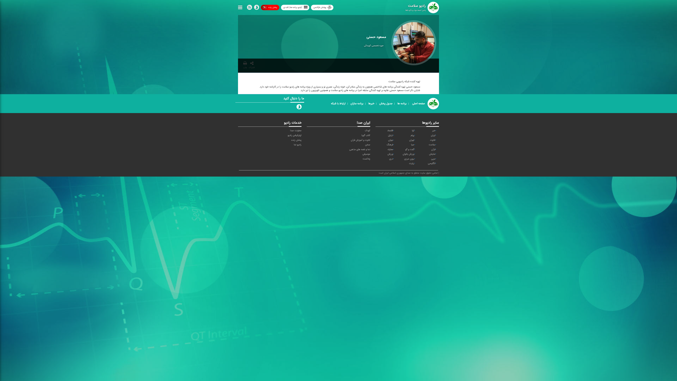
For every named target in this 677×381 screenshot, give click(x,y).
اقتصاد (390, 131)
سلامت (432, 145)
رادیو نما (297, 145)
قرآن (433, 150)
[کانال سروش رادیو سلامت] (299, 107)
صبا (412, 145)
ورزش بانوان (408, 154)
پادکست (366, 159)
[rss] (249, 8)
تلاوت (432, 140)
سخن (367, 145)
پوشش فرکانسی (319, 7)
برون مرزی (409, 159)
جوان (390, 140)
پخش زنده (272, 7)
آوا (413, 131)
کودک (367, 131)
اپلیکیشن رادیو (294, 135)
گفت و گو (409, 150)
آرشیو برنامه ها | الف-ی (292, 7)
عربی (433, 159)
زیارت (411, 163)
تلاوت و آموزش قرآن (360, 140)
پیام (412, 135)
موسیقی (366, 154)
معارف (390, 150)
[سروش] (256, 8)
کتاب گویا (366, 135)
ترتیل (390, 135)
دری (391, 159)
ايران (433, 135)
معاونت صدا (295, 131)
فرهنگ (390, 145)
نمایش (432, 154)
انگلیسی (431, 163)
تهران (411, 140)
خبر (433, 131)
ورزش (390, 154)
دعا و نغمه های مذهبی (359, 150)
